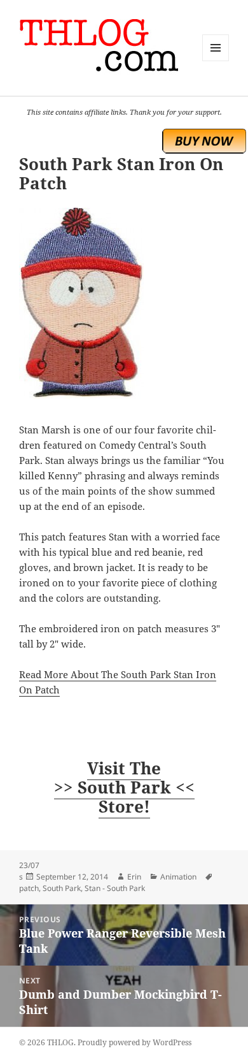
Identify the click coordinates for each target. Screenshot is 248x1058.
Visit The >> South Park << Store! (124, 787)
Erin (134, 876)
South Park (62, 888)
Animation (178, 876)
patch (29, 888)
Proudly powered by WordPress (134, 1042)
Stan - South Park (115, 888)
